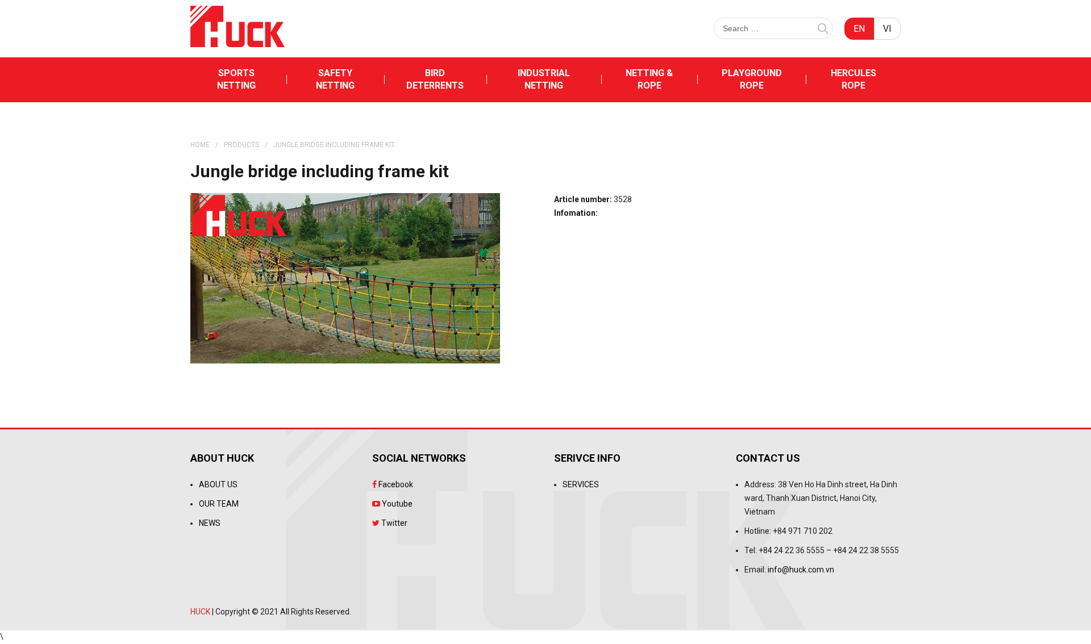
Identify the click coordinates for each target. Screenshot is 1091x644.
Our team (219, 503)
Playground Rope (752, 79)
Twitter (393, 523)
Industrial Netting (544, 79)
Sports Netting (236, 79)
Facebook (395, 484)
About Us (218, 484)
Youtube (396, 503)
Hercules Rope (853, 79)
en (859, 28)
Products (241, 145)
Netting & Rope (649, 79)
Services (581, 484)
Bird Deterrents (435, 79)
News (209, 523)
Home (200, 145)
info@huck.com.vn (801, 569)
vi (887, 28)
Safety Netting (335, 79)
